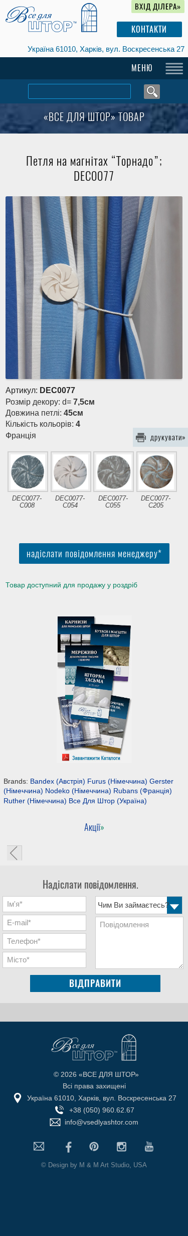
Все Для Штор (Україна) (108, 801)
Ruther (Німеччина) (35, 801)
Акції (92, 827)
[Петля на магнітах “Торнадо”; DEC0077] (94, 287)
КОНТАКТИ (149, 29)
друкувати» (168, 437)
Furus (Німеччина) (117, 781)
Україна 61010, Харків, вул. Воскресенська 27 (106, 49)
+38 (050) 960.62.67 (101, 1110)
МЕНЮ (142, 68)
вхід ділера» (158, 7)
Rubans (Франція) (142, 791)
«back (14, 852)
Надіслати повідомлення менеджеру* (94, 553)
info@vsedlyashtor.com (101, 1122)
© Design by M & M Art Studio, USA (94, 1165)
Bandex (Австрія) (57, 781)
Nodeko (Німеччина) (78, 791)
